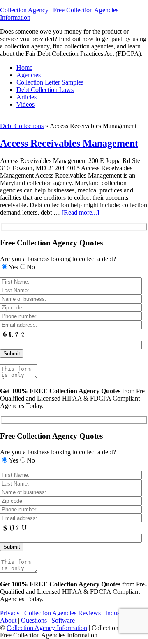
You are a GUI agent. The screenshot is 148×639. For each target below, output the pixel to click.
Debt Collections (22, 125)
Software (63, 620)
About (8, 620)
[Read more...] (80, 212)
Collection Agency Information (47, 627)
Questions (34, 620)
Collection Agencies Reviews (62, 612)
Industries (117, 612)
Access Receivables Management (69, 143)
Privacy (10, 612)
